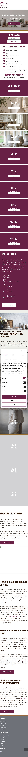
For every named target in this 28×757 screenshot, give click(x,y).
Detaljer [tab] (14, 355)
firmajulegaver (23, 698)
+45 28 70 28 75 (4, 5)
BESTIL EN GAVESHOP (7, 542)
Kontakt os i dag (4, 3)
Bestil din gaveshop (9, 305)
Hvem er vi (3, 741)
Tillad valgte (14, 400)
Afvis (14, 404)
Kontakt (2, 743)
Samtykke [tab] (5, 355)
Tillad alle (14, 396)
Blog (2, 745)
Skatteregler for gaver (5, 736)
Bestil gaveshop (14, 23)
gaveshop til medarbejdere (14, 616)
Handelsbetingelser (4, 738)
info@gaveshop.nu (4, 7)
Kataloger (2, 739)
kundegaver (22, 661)
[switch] (24, 382)
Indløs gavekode (14, 41)
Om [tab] (23, 355)
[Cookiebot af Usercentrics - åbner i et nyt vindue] (20, 351)
